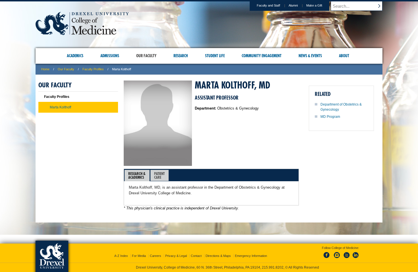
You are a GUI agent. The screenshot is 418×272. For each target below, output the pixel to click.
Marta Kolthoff (60, 107)
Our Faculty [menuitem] (146, 55)
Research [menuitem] (180, 55)
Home (45, 69)
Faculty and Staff (268, 5)
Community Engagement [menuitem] (262, 55)
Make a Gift (314, 5)
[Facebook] (327, 258)
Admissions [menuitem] (109, 55)
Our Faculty (66, 69)
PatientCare (159, 175)
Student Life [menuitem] (215, 55)
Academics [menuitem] (75, 55)
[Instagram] (337, 258)
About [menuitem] (344, 55)
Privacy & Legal (176, 255)
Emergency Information (251, 255)
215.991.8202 (273, 267)
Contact (196, 255)
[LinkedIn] (355, 258)
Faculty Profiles (93, 69)
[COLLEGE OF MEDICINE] (82, 33)
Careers (155, 255)
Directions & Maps (218, 255)
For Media (139, 255)
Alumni (293, 5)
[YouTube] (346, 258)
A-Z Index (121, 255)
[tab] (137, 175)
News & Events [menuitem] (310, 55)
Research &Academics (137, 175)
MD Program (330, 117)
